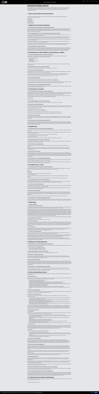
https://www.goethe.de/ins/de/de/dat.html (51, 137)
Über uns (83, 1)
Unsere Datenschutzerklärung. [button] (38, 392)
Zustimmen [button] (95, 392)
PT (96, 1)
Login (87, 1)
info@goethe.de (31, 22)
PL (97, 1)
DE (90, 1)
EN (91, 1)
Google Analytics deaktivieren (39, 239)
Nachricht (59, 199)
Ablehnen (92, 392)
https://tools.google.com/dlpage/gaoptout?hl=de (46, 236)
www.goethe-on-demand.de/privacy (32, 379)
